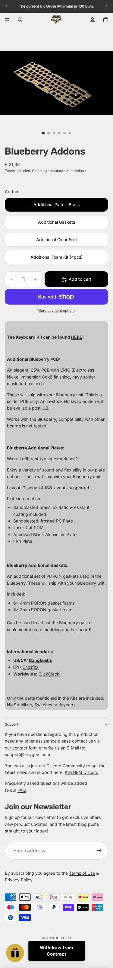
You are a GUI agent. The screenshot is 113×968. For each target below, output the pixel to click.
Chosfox (30, 666)
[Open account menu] (92, 19)
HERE (76, 337)
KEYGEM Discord (82, 772)
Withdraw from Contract (56, 951)
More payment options (56, 310)
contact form (25, 747)
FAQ (21, 790)
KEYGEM (63, 938)
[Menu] (7, 20)
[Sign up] (99, 851)
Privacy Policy (18, 879)
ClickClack (50, 673)
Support (11, 724)
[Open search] (20, 19)
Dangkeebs (40, 660)
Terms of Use (82, 873)
